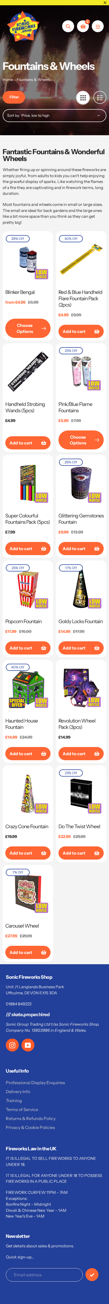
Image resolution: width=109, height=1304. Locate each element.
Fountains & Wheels (34, 79)
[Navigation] (98, 26)
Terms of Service (22, 1109)
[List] (99, 97)
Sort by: (13, 115)
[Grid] (82, 97)
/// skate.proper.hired (27, 1014)
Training (14, 1100)
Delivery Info (18, 1091)
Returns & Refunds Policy (31, 1118)
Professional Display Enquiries (35, 1082)
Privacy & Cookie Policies (30, 1127)
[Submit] (91, 1274)
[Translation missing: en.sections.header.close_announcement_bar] (105, 2)
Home (8, 79)
